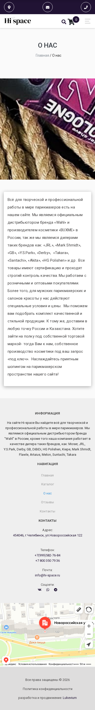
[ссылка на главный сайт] (18, 21)
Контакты (47, 511)
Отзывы (47, 502)
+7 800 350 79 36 (47, 560)
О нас (47, 493)
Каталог (47, 484)
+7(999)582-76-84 (47, 555)
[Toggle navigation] (86, 21)
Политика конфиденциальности (47, 689)
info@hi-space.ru (47, 575)
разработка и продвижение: (47, 698)
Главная (47, 475)
